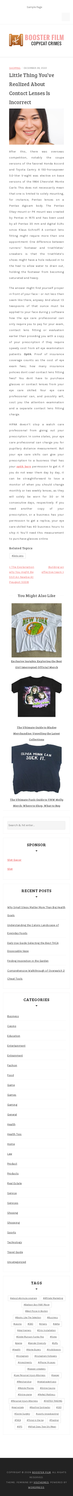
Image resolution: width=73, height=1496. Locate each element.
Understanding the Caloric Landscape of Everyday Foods (33, 929)
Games (11, 1094)
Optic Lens (18, 556)
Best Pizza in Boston (37, 1311)
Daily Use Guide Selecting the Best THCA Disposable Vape (33, 947)
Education (13, 1035)
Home (11, 1144)
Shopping (14, 68)
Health (11, 1124)
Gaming (12, 1104)
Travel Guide (15, 1252)
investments (25, 1362)
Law (9, 1153)
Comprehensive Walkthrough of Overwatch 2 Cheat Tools (36, 974)
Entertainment (16, 1045)
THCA (18, 1420)
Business (13, 1016)
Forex (54, 1337)
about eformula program (24, 1298)
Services (12, 1203)
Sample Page (34, 7)
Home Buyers (34, 1349)
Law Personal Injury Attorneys (30, 1375)
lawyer (56, 1375)
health (17, 1349)
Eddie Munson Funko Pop (31, 1337)
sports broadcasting (48, 1414)
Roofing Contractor (40, 1407)
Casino (11, 1026)
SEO (59, 1407)
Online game (25, 1394)
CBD (31, 1324)
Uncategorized (16, 1261)
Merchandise (24, 1381)
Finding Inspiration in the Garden (28, 960)
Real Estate (14, 1183)
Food (10, 1075)
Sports (11, 1232)
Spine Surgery (23, 1414)
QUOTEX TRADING (53, 1401)
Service (12, 1193)
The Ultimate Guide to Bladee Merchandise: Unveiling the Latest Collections (36, 733)
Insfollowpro (54, 1349)
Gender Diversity (37, 1343)
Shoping (12, 1212)
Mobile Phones (26, 1388)
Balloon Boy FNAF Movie (37, 1304)
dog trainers (25, 1330)
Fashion (12, 1065)
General (12, 1114)
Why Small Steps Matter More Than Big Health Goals (36, 911)
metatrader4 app (47, 1381)
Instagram (23, 1356)
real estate (18, 1407)
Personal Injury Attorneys (25, 1401)
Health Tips (14, 1134)
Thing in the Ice (36, 1420)
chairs (44, 1324)
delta (57, 1324)
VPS (20, 1426)
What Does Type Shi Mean (43, 1426)
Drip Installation (47, 1330)
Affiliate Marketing (53, 1298)
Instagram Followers (46, 1356)
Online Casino (48, 1388)
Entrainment (15, 1055)
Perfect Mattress (47, 1394)
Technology (14, 1242)
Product (12, 1163)
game (19, 1343)
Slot (10, 869)
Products (13, 1173)
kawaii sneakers (37, 1369)
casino (18, 1324)
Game (11, 1085)
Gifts (55, 1343)
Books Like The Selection (29, 1317)
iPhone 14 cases (47, 1362)
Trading (55, 1420)
